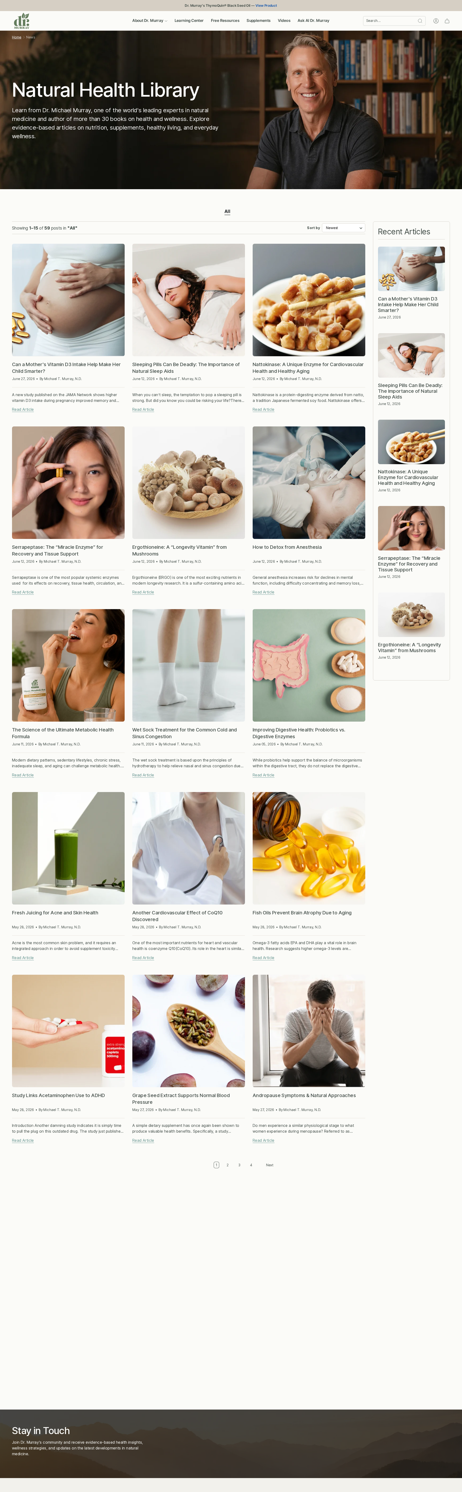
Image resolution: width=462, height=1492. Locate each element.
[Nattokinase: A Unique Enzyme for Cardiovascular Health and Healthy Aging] (309, 300)
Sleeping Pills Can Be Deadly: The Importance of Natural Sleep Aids (186, 368)
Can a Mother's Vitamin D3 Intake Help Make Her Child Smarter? (66, 368)
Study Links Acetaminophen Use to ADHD (58, 1095)
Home (16, 37)
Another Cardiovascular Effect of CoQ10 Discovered (177, 916)
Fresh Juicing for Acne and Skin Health (55, 913)
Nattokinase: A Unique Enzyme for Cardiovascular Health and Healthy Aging (308, 368)
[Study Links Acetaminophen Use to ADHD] (68, 1031)
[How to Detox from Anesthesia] (309, 482)
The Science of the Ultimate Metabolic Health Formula (63, 733)
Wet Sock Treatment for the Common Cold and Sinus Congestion (184, 733)
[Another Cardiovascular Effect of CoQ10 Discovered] (188, 848)
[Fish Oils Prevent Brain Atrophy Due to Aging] (309, 848)
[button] (150, 21)
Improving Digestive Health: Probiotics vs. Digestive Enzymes (299, 733)
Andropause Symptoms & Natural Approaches (304, 1095)
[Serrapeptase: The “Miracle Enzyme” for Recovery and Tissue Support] (68, 482)
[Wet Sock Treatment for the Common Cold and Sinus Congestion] (188, 665)
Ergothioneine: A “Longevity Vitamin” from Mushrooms (179, 550)
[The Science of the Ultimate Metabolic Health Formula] (68, 665)
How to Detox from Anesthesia (287, 547)
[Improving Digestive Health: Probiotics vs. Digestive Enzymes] (309, 665)
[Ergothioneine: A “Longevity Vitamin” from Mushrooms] (188, 482)
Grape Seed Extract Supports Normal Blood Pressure (181, 1098)
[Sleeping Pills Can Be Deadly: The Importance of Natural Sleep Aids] (188, 300)
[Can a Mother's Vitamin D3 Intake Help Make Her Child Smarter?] (68, 300)
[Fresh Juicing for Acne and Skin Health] (68, 848)
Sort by (313, 228)
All (227, 211)
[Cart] (447, 21)
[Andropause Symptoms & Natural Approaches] (309, 1031)
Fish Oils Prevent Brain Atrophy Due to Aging (302, 913)
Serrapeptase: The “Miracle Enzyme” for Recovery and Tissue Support (57, 550)
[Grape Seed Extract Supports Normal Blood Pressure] (188, 1031)
